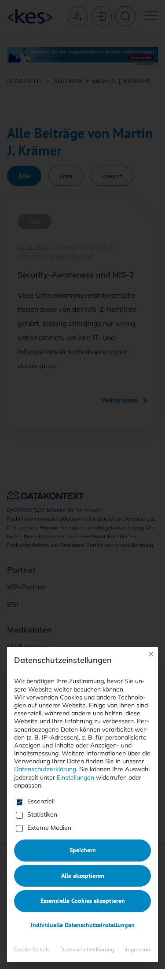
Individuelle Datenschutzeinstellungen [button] (83, 925)
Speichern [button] (83, 850)
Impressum (138, 949)
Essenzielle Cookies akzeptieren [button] (82, 901)
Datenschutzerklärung (45, 769)
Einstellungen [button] (75, 777)
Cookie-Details (32, 949)
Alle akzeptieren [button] (82, 876)
